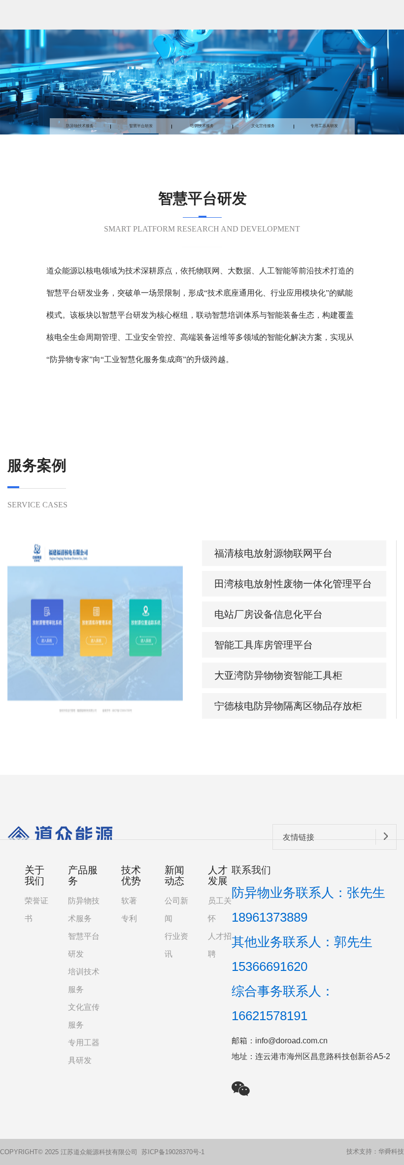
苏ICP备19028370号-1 (172, 1152)
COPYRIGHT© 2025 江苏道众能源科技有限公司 (68, 1152)
